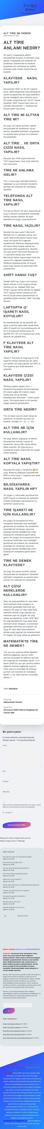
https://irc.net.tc (7, 838)
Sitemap (21, 841)
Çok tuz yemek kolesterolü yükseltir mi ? (16, 868)
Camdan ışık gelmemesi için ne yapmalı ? (16, 890)
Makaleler (13, 688)
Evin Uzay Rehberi (30, 7)
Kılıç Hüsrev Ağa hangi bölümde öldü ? (15, 874)
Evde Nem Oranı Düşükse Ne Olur (14, 1031)
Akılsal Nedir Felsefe (13, 702)
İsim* (4, 771)
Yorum (5, 745)
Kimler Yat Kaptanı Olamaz (11, 1024)
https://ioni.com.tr (23, 838)
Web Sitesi (6, 792)
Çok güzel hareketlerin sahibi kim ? (14, 896)
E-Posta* (6, 781)
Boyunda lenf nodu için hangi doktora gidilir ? (17, 857)
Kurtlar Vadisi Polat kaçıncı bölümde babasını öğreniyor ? (21, 885)
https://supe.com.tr (8, 841)
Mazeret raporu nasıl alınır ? (12, 902)
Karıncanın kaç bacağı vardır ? (13, 862)
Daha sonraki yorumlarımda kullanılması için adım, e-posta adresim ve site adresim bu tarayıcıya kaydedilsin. (22, 806)
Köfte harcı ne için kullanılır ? (12, 879)
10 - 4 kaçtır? (8, 812)
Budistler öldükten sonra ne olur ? (14, 907)
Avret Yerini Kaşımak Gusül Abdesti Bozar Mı (17, 1038)
